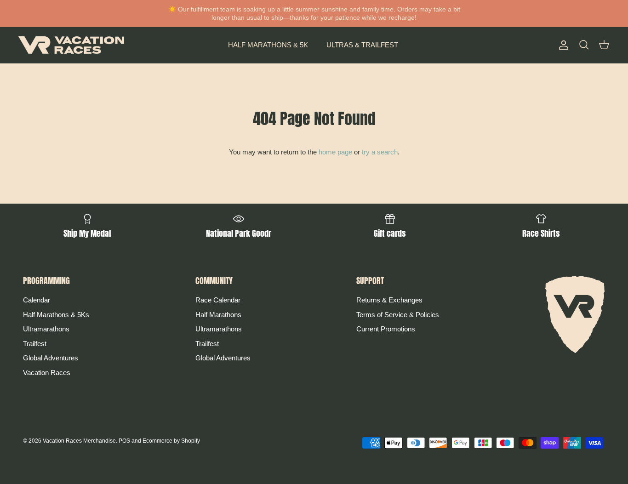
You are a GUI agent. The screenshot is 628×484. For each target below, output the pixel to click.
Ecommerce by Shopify (171, 441)
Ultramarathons (46, 329)
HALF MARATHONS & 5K (268, 45)
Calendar (36, 300)
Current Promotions (385, 329)
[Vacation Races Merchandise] (71, 45)
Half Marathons (218, 315)
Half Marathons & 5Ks (56, 315)
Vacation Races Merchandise (79, 441)
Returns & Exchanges (389, 300)
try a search (380, 152)
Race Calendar (217, 300)
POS (124, 441)
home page (335, 152)
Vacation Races (46, 372)
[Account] (561, 45)
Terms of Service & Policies (397, 315)
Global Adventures (50, 358)
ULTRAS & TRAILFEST (362, 45)
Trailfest (34, 343)
